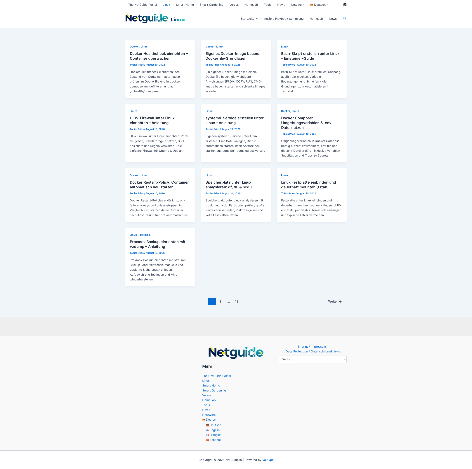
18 (237, 301)
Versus (234, 4)
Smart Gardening (211, 4)
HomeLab (251, 4)
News (281, 4)
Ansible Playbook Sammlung (284, 18)
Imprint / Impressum (312, 346)
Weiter (335, 301)
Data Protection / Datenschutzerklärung (313, 351)
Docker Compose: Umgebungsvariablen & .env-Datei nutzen (307, 123)
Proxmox (144, 234)
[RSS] (345, 4)
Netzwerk (297, 4)
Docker (134, 46)
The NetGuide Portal (142, 4)
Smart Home (185, 4)
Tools (267, 4)
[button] (327, 4)
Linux (166, 4)
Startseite (247, 18)
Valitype (268, 460)
